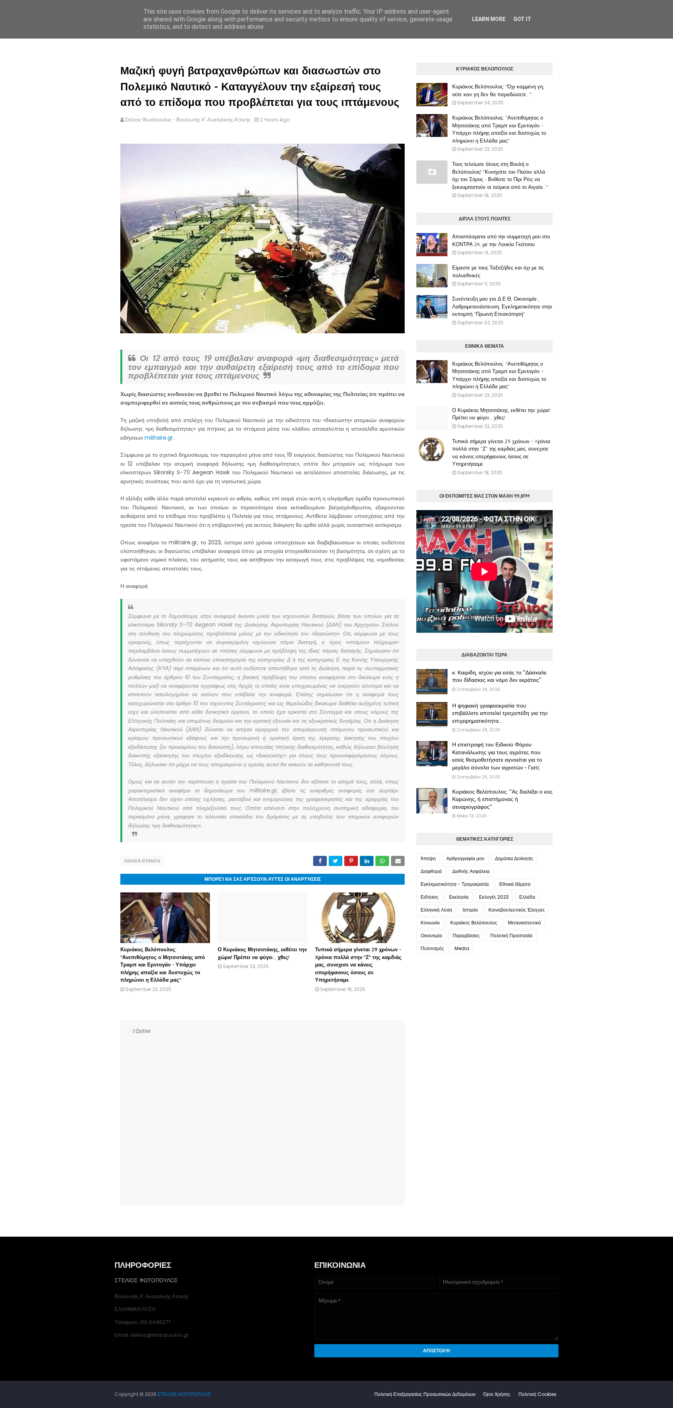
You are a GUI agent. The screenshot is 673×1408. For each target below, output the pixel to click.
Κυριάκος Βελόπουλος (473, 922)
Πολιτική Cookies (537, 1394)
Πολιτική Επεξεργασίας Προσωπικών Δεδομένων (425, 1394)
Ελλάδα (527, 897)
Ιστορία (470, 909)
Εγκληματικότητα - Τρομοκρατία (455, 884)
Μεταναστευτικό (524, 922)
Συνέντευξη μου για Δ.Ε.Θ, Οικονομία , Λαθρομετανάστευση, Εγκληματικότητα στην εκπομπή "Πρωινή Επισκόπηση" (502, 306)
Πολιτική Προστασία (511, 935)
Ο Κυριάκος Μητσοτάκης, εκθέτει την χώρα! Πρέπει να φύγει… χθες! (501, 414)
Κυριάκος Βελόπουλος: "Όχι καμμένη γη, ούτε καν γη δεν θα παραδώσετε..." (498, 90)
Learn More (489, 19)
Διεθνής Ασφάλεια (471, 871)
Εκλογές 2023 (494, 897)
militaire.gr (158, 438)
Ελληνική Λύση (436, 909)
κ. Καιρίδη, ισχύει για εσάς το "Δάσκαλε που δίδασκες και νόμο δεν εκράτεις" (499, 676)
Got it (522, 19)
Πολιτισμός (432, 948)
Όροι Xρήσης (497, 1394)
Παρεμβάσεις (466, 935)
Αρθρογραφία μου (465, 858)
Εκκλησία (459, 897)
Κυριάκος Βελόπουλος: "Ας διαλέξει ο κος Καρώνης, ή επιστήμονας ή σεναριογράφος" (502, 799)
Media (462, 948)
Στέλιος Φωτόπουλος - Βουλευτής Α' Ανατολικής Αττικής (187, 119)
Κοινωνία (430, 922)
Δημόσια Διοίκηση (514, 858)
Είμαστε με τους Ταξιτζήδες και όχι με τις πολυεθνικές (498, 271)
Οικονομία (431, 935)
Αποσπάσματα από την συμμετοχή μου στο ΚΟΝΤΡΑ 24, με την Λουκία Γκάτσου (501, 240)
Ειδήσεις (430, 897)
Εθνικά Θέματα (142, 861)
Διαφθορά (431, 871)
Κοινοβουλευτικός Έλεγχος (516, 909)
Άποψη (428, 858)
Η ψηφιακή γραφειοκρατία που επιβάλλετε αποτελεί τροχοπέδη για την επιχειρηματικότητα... (500, 713)
